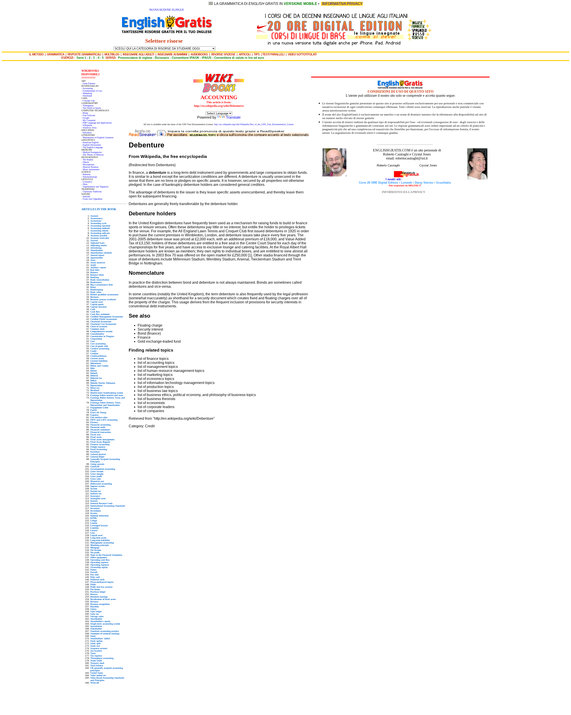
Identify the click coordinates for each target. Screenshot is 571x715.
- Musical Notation (89, 167)
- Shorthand (86, 95)
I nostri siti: (394, 179)
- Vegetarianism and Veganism (94, 186)
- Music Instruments (90, 169)
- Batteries (86, 174)
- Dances (85, 162)
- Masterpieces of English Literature (97, 137)
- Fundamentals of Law (91, 91)
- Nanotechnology (89, 177)
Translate (233, 117)
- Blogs (84, 113)
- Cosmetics (86, 181)
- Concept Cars (88, 100)
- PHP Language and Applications (96, 123)
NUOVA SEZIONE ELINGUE (166, 9)
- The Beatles (87, 159)
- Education (86, 132)
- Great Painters (88, 83)
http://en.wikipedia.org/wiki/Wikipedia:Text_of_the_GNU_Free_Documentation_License (254, 124)
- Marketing (86, 93)
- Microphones (87, 164)
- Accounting (87, 88)
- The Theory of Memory (92, 154)
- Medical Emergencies (91, 152)
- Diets (84, 184)
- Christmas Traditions (91, 191)
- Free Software (88, 115)
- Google (85, 118)
